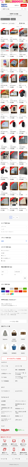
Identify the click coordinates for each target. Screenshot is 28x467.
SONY (2, 241)
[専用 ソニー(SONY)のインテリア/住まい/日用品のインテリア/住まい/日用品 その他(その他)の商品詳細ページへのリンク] (23, 186)
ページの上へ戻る (14, 321)
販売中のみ (5, 23)
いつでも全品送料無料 (14, 445)
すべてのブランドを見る (14, 358)
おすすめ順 (11, 23)
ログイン (17, 5)
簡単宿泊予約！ (23, 445)
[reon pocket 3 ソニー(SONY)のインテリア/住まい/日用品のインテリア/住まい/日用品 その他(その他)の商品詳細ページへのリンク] (14, 78)
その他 (12, 19)
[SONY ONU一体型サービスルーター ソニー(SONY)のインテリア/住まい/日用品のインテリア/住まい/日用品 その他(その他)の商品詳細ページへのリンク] (23, 32)
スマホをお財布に (14, 453)
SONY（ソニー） (4, 19)
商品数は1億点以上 (4, 445)
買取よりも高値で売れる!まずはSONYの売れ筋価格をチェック (9, 304)
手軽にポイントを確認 (23, 453)
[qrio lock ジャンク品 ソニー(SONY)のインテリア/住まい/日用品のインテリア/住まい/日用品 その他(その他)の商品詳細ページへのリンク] (5, 109)
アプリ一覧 (17, 458)
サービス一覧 (4, 458)
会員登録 (23, 5)
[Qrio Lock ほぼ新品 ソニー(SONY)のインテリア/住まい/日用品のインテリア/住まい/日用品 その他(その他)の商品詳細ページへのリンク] (14, 201)
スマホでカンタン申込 (4, 453)
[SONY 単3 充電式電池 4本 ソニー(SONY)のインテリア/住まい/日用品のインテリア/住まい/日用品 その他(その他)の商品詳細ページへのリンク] (5, 78)
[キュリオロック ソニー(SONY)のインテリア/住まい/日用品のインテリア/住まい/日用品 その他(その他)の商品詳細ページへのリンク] (14, 155)
